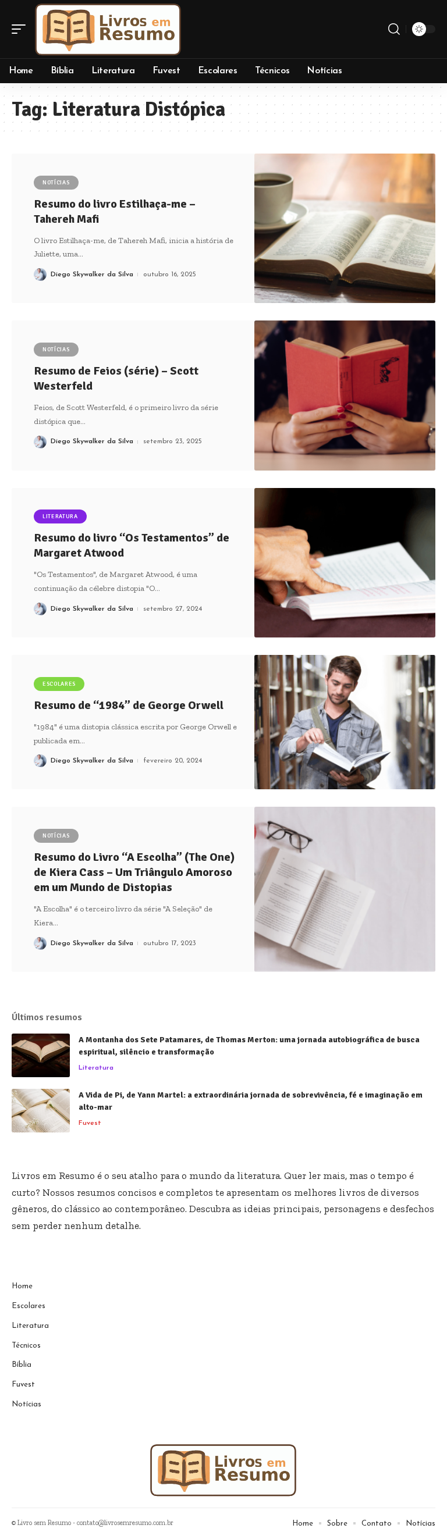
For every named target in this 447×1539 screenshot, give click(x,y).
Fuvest (90, 1123)
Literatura (60, 516)
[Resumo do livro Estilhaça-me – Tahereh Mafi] (344, 228)
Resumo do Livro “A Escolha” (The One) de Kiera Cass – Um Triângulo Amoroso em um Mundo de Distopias (134, 872)
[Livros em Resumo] (108, 29)
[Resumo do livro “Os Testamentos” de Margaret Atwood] (344, 562)
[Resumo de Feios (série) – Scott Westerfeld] (344, 395)
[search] (394, 29)
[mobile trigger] (21, 29)
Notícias (56, 182)
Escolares (59, 684)
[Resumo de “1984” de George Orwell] (344, 722)
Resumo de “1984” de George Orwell (129, 705)
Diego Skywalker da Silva (92, 274)
